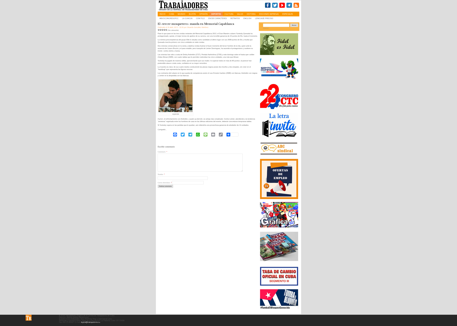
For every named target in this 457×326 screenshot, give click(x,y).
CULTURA (229, 14)
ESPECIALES (287, 14)
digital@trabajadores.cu (90, 322)
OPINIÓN (203, 14)
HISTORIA (251, 14)
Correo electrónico (165, 183)
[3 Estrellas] (162, 30)
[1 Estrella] (159, 30)
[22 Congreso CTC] (279, 108)
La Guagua (187, 18)
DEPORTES (216, 14)
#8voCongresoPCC (169, 18)
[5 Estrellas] (166, 30)
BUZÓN (192, 14)
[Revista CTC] (279, 261)
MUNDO (181, 14)
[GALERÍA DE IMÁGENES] (279, 226)
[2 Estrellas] (160, 30)
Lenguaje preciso (264, 18)
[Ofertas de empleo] (279, 179)
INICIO (162, 14)
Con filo (200, 18)
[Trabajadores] (29, 318)
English (247, 18)
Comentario (162, 152)
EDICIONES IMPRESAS (269, 14)
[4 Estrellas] (164, 30)
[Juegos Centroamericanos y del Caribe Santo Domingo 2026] (279, 79)
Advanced (266, 28)
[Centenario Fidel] (279, 54)
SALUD (240, 14)
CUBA (171, 14)
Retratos (235, 18)
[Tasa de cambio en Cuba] (279, 284)
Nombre (161, 174)
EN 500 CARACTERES (217, 18)
